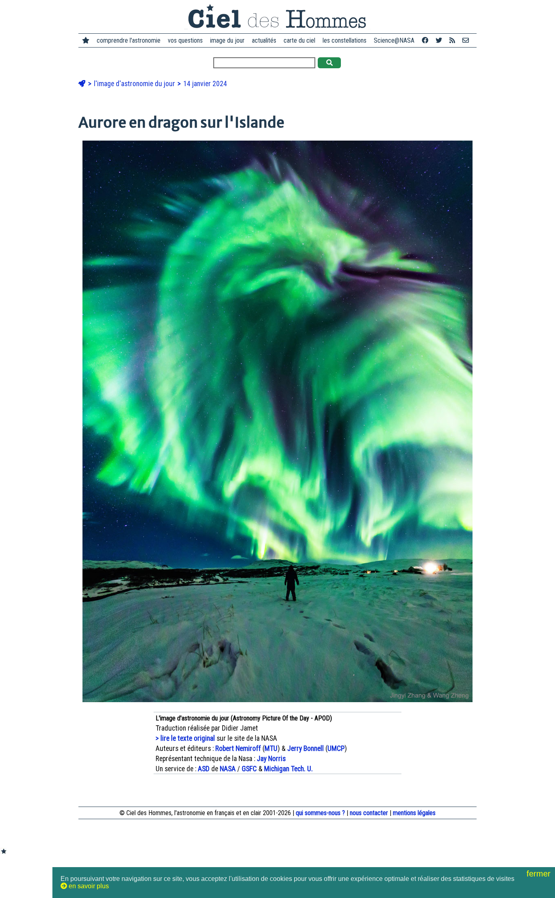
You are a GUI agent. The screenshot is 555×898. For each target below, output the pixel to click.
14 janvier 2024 (205, 84)
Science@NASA (394, 40)
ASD (204, 769)
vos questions (185, 40)
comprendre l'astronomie (128, 40)
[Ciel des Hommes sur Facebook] (425, 40)
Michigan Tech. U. (288, 769)
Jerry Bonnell (305, 748)
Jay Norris (271, 759)
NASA (228, 769)
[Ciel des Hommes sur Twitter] (439, 40)
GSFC (249, 769)
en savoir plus (88, 886)
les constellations (344, 40)
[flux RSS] (452, 40)
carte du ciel (299, 40)
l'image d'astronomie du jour (135, 84)
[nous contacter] (466, 40)
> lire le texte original (185, 738)
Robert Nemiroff (238, 748)
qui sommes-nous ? (320, 813)
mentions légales (414, 813)
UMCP (336, 748)
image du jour (227, 40)
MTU (271, 748)
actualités (264, 40)
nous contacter (369, 813)
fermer (540, 873)
